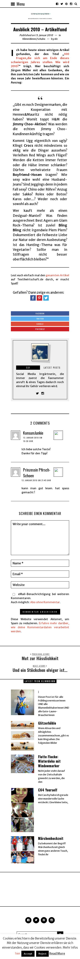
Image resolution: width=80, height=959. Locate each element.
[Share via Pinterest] (39, 297)
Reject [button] (42, 953)
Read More (57, 953)
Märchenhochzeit (50, 838)
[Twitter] (61, 4)
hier (17, 953)
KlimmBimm (29, 38)
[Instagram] (71, 4)
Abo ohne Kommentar (45, 602)
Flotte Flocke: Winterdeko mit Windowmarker (49, 761)
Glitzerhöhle (47, 723)
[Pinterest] (66, 4)
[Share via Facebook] (33, 297)
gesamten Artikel (57, 275)
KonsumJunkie (33, 433)
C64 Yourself (47, 789)
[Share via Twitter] (46, 297)
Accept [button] (28, 953)
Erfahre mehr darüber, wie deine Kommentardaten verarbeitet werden (40, 627)
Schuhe (41, 38)
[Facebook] (57, 4)
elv (56, 38)
